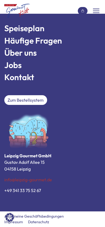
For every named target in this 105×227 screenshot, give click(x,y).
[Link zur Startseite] (17, 11)
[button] (9, 217)
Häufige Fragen (33, 41)
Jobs (13, 65)
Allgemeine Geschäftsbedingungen (34, 216)
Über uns (20, 53)
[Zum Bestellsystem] (83, 11)
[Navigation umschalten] (96, 10)
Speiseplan (24, 28)
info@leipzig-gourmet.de (28, 179)
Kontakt (19, 77)
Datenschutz (38, 221)
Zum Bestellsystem (26, 100)
